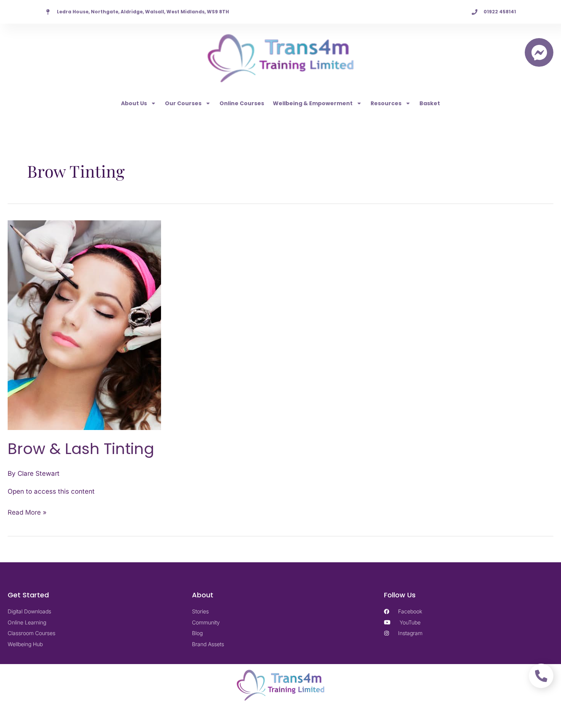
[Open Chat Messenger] (539, 52)
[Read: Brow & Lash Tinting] (84, 324)
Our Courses (183, 103)
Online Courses (241, 103)
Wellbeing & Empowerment (313, 103)
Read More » (27, 511)
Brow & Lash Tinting (81, 448)
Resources (386, 103)
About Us (134, 103)
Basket (429, 103)
